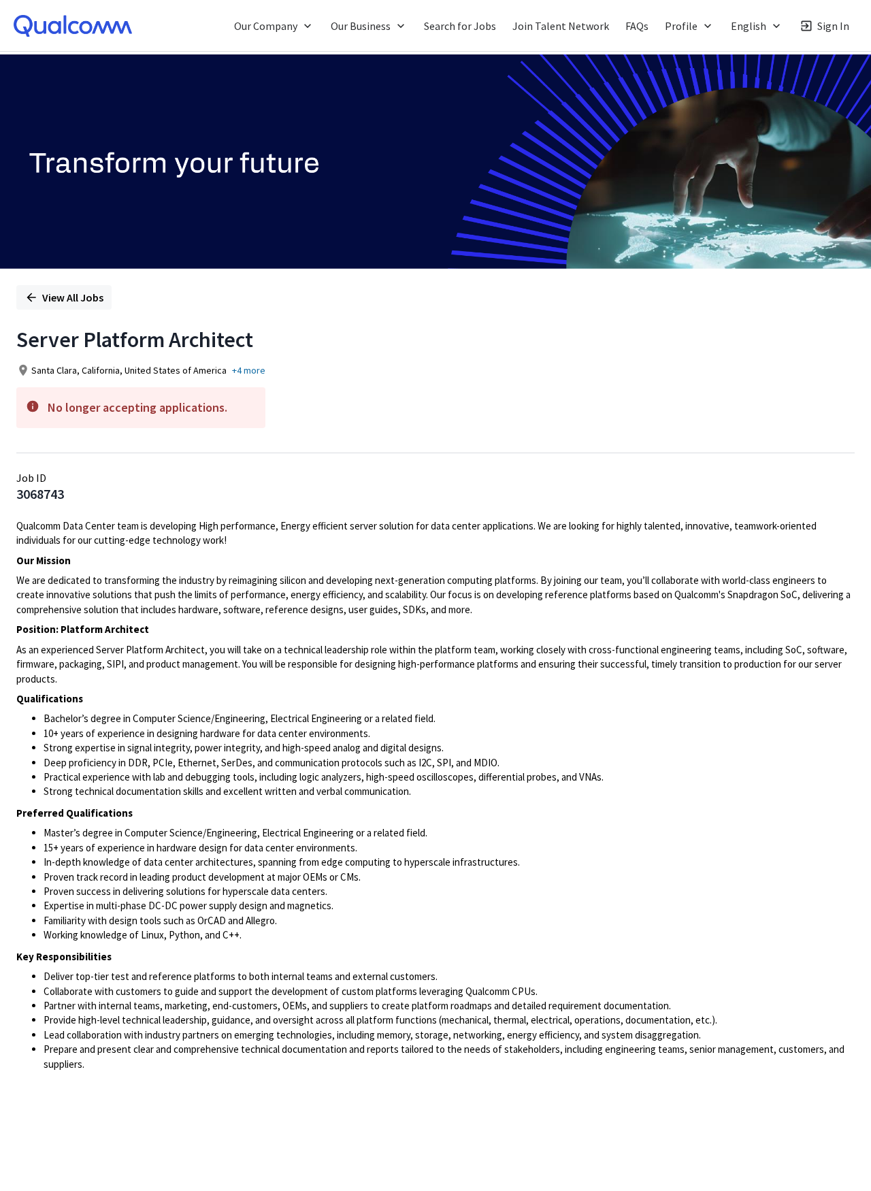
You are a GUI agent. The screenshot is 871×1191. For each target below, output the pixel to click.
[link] (73, 26)
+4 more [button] (248, 370)
